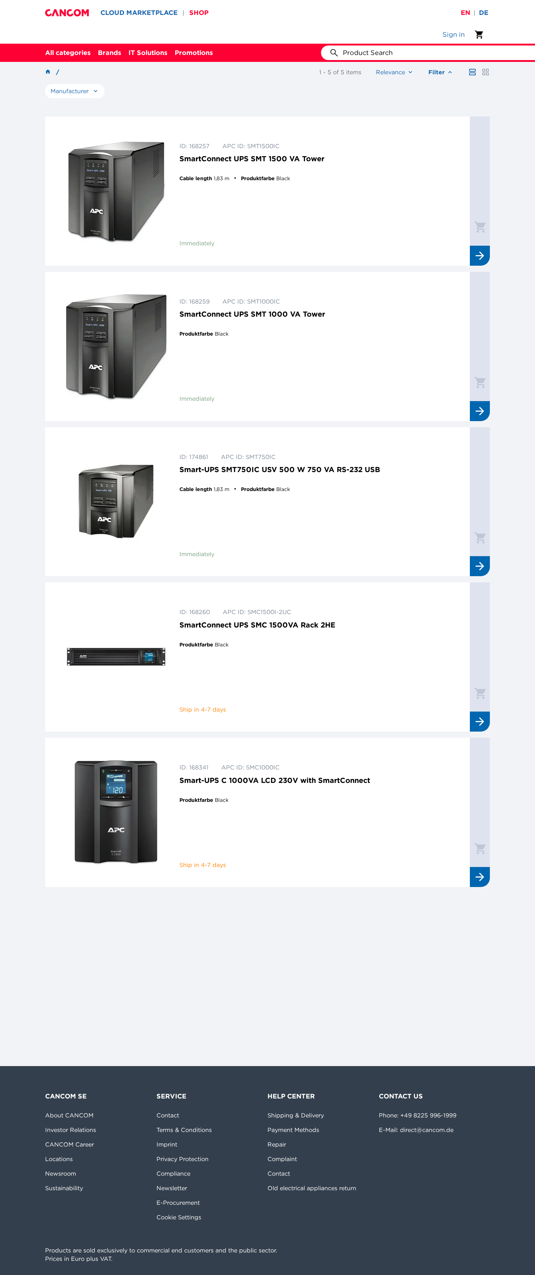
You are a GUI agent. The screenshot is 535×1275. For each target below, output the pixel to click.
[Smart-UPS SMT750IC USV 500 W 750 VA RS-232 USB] (116, 502)
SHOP (199, 12)
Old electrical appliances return (312, 1188)
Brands (109, 52)
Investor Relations (70, 1129)
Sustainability (64, 1188)
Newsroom (60, 1173)
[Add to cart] (480, 226)
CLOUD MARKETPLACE (139, 12)
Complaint (282, 1159)
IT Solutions (147, 52)
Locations (59, 1159)
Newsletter (171, 1188)
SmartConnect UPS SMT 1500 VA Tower (251, 158)
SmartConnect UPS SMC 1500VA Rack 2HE (257, 624)
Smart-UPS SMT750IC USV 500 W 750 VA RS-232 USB (279, 469)
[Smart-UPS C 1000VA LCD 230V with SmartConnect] (116, 812)
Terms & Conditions (184, 1129)
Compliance (173, 1173)
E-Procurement (178, 1202)
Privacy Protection (182, 1159)
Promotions (194, 52)
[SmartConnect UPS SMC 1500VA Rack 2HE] (116, 657)
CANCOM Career (69, 1144)
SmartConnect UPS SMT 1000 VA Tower (252, 313)
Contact (167, 1115)
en (465, 12)
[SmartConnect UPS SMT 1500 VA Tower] (116, 191)
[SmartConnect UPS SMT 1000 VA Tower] (116, 346)
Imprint (166, 1144)
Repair (277, 1144)
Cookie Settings (178, 1217)
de (483, 12)
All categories (68, 52)
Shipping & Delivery (296, 1115)
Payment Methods (293, 1129)
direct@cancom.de (426, 1129)
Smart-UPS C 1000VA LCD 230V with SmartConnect (274, 780)
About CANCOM (69, 1115)
